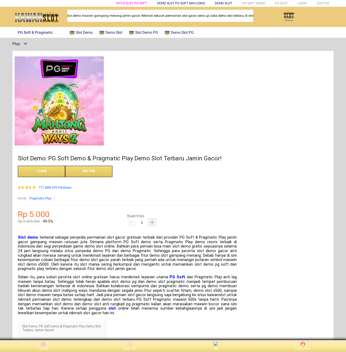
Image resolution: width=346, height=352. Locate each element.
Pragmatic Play (40, 198)
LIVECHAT (303, 349)
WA (216, 349)
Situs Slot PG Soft (131, 3)
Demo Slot (223, 3)
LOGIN (302, 3)
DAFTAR (323, 3)
